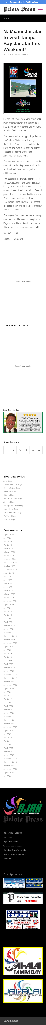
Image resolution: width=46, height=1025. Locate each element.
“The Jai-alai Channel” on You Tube (14, 850)
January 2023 (8, 671)
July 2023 (7, 650)
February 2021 (9, 751)
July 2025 (7, 576)
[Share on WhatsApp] (20, 450)
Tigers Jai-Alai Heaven (10, 841)
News (6, 18)
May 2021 (7, 741)
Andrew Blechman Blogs (12, 484)
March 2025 (8, 590)
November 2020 (10, 762)
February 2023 (9, 667)
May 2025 (7, 583)
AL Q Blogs (7, 480)
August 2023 (8, 646)
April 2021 (7, 744)
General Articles (9, 491)
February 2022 (9, 709)
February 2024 (9, 625)
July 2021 (7, 734)
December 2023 (9, 632)
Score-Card (7, 410)
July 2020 (7, 776)
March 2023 (8, 664)
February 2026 (9, 552)
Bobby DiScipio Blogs (11, 487)
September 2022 (10, 685)
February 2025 (9, 594)
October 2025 (9, 566)
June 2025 (7, 580)
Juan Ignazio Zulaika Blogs (13, 505)
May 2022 (7, 699)
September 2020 (10, 769)
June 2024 (7, 611)
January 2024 (8, 629)
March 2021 (8, 748)
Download (25, 325)
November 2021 (9, 720)
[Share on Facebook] (7, 450)
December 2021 (9, 716)
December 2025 (9, 559)
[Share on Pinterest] (26, 450)
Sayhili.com (7, 858)
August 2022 (8, 688)
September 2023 (10, 643)
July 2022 (7, 692)
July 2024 (7, 608)
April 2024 (7, 618)
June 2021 (7, 737)
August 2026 (8, 534)
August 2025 (8, 573)
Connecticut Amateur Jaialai (12, 845)
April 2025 (7, 587)
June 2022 (7, 695)
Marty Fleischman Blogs (12, 512)
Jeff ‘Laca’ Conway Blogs (15, 55)
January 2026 (8, 555)
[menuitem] (39, 9)
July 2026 (7, 538)
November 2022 (10, 678)
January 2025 (8, 597)
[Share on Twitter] (13, 450)
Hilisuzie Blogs (9, 494)
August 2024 (8, 604)
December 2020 (10, 758)
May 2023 (7, 657)
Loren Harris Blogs (10, 508)
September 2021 (10, 727)
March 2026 (8, 548)
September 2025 (10, 569)
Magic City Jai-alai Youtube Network (14, 854)
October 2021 (9, 723)
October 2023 (9, 639)
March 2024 (8, 622)
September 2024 (10, 601)
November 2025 (9, 562)
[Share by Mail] (39, 450)
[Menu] (39, 9)
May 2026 (7, 545)
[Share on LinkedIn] (33, 450)
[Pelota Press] (19, 9)
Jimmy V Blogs (9, 501)
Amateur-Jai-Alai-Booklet (11, 325)
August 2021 (8, 730)
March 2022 (8, 706)
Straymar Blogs (9, 519)
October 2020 (9, 765)
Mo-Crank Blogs (9, 515)
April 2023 (7, 660)
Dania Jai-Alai (7, 837)
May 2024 (7, 615)
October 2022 (9, 681)
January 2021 (8, 755)
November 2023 (10, 636)
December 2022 (10, 674)
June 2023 (7, 653)
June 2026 (7, 541)
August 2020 (8, 772)
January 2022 (8, 713)
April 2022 (7, 702)
